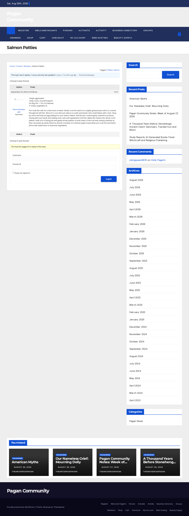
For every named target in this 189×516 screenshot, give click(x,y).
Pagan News (136, 421)
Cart (42, 38)
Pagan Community (28, 491)
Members (15, 38)
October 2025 (136, 253)
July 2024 (134, 363)
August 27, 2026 (110, 467)
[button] (175, 34)
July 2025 (134, 275)
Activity (101, 30)
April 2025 (134, 297)
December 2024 (138, 326)
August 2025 (136, 268)
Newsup (46, 507)
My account (78, 38)
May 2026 (134, 202)
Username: (17, 155)
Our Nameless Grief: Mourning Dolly (149, 106)
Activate (84, 30)
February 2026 (137, 224)
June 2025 (135, 282)
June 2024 (135, 371)
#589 (116, 92)
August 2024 (136, 356)
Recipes (27, 66)
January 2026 (136, 231)
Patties (110, 70)
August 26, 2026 (154, 467)
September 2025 (138, 260)
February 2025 (137, 312)
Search (133, 65)
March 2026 (136, 216)
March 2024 (136, 393)
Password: (17, 164)
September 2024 (138, 349)
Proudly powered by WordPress (21, 507)
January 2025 (136, 319)
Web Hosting (100, 38)
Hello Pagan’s (158, 160)
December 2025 (138, 238)
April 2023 (134, 400)
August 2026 (136, 180)
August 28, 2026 (23, 467)
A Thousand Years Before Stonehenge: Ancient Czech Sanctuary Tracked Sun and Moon (152, 126)
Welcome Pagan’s (46, 30)
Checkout (58, 38)
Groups (148, 30)
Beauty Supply (123, 38)
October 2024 (136, 341)
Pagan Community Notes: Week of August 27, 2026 (114, 462)
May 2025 (134, 290)
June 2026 (135, 194)
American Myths (138, 98)
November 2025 (138, 246)
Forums (68, 30)
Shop (30, 38)
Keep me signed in (22, 173)
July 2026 (134, 187)
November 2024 (138, 334)
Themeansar (58, 507)
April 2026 (135, 209)
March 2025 (135, 304)
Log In (109, 179)
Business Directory (124, 30)
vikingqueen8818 (138, 160)
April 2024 (135, 385)
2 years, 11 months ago (64, 75)
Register (23, 30)
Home (12, 66)
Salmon (116, 70)
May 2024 (134, 378)
